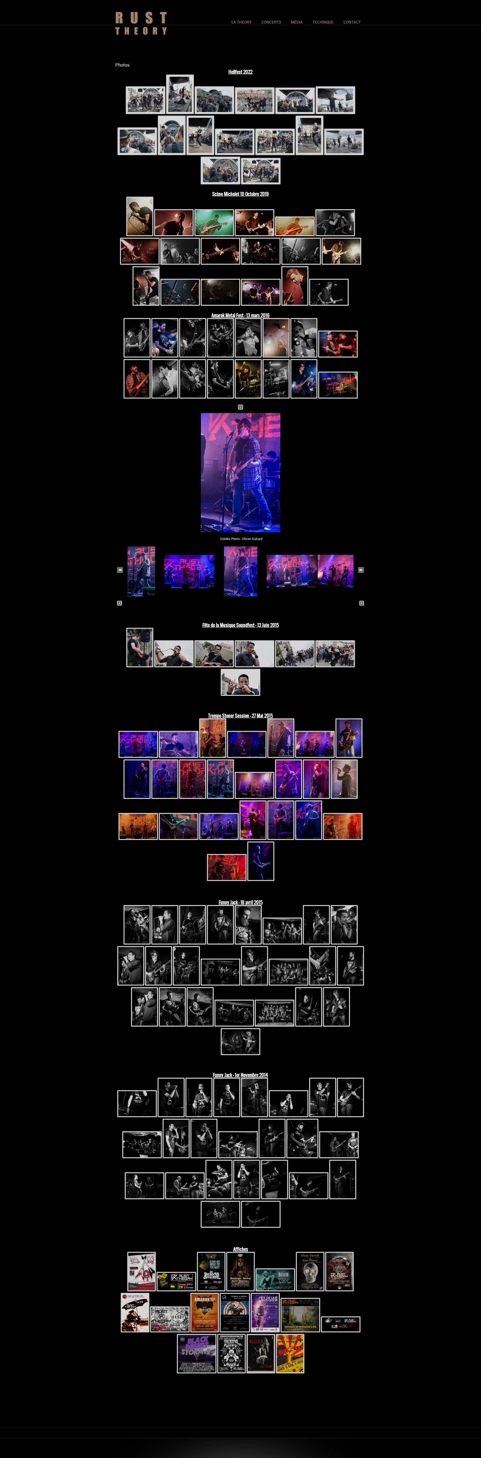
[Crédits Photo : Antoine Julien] (139, 666)
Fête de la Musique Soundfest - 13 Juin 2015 (240, 625)
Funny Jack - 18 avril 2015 (241, 902)
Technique (323, 22)
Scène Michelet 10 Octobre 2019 (240, 194)
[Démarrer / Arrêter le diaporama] (240, 406)
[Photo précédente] (119, 603)
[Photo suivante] (361, 603)
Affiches (240, 1249)
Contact (352, 22)
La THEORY (241, 22)
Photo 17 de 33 (240, 603)
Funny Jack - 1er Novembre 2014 (240, 1075)
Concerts (271, 22)
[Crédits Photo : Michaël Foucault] (292, 595)
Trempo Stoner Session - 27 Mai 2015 (240, 715)
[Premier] (120, 569)
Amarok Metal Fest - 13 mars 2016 (240, 315)
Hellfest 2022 (240, 72)
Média (297, 22)
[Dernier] (361, 569)
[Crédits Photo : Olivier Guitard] (240, 473)
